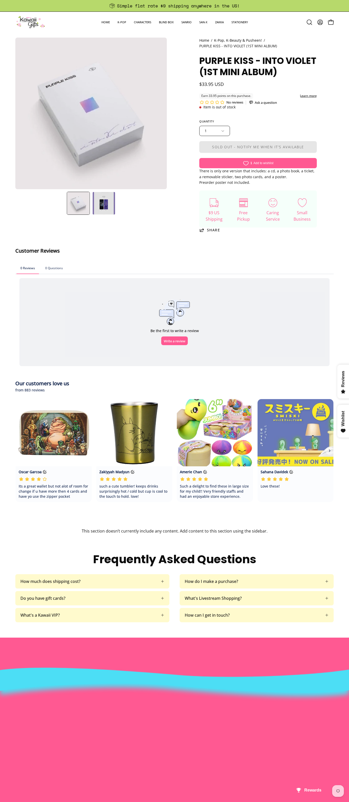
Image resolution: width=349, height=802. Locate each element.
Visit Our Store (177, 696)
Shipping (171, 713)
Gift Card (171, 722)
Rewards (106, 705)
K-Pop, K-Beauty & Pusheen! (238, 40)
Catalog (105, 722)
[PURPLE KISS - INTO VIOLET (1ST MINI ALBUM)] (78, 203)
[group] (174, 6)
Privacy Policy (111, 739)
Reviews (171, 739)
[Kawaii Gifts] (30, 22)
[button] (122, 22)
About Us (106, 696)
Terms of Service (114, 730)
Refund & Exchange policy (122, 713)
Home (204, 40)
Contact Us (173, 705)
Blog (167, 730)
